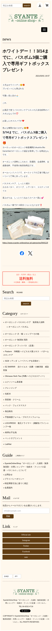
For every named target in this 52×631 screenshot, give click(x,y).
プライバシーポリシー (14, 479)
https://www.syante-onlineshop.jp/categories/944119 (25, 243)
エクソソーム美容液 (13, 382)
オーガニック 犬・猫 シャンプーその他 (22, 334)
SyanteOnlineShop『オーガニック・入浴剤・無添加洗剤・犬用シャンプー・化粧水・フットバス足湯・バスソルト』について (25, 466)
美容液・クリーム (13, 399)
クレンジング (11, 388)
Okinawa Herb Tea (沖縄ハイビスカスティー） (25, 376)
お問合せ (8, 474)
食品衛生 (9, 411)
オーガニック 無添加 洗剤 (16, 340)
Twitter (26, 546)
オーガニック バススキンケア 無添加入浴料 (25, 322)
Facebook (26, 552)
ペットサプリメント (13, 438)
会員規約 (8, 488)
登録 (8, 516)
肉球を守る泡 (11, 432)
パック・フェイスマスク (15, 405)
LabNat (8, 444)
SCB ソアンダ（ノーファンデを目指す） (22, 361)
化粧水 (8, 394)
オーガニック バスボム (18, 327)
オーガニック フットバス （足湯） (20, 345)
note (26, 557)
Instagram (26, 540)
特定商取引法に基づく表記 (16, 483)
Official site (26, 535)
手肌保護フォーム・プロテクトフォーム (22, 417)
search (27, 5)
